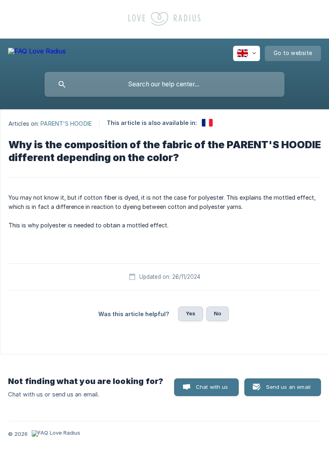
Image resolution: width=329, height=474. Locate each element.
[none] (37, 52)
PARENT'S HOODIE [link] (66, 123)
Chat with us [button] (212, 387)
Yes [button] (190, 313)
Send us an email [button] (288, 387)
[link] (207, 123)
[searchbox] (164, 84)
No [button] (217, 313)
